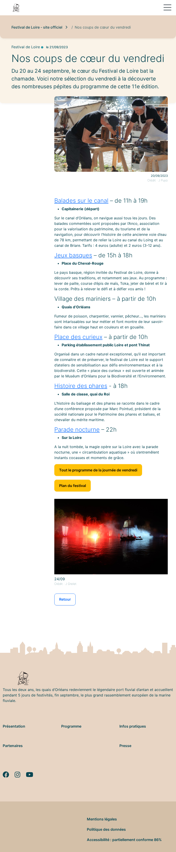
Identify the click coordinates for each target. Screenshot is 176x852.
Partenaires (13, 745)
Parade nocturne (77, 429)
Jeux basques (73, 255)
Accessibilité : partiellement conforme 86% (124, 839)
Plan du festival (72, 485)
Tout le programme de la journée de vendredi (98, 470)
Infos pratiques (132, 726)
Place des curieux (78, 336)
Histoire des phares (80, 385)
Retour (65, 599)
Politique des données (106, 829)
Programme (71, 726)
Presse (125, 745)
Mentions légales (102, 819)
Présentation (14, 726)
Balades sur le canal (81, 200)
